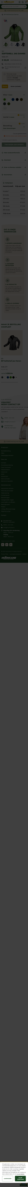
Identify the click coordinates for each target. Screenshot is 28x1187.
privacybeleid (20, 1174)
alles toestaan (20, 1178)
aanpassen (7, 1178)
